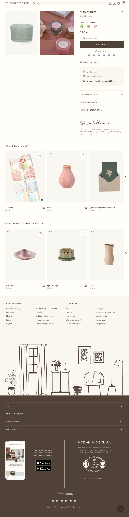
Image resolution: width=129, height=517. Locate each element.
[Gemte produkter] (118, 3)
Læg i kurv (102, 44)
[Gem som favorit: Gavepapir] (40, 155)
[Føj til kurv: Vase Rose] (85, 208)
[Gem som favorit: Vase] (83, 155)
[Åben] (6, 3)
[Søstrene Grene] (19, 3)
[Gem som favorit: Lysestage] (40, 233)
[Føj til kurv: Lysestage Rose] (43, 285)
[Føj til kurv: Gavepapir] (43, 208)
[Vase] (67, 176)
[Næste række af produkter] (126, 175)
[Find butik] (110, 3)
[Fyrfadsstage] (67, 254)
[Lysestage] (25, 254)
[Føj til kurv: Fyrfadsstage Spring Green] (85, 285)
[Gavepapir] (25, 176)
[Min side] (114, 3)
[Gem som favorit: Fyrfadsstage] (122, 11)
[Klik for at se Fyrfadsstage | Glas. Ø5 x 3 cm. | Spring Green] (21, 33)
